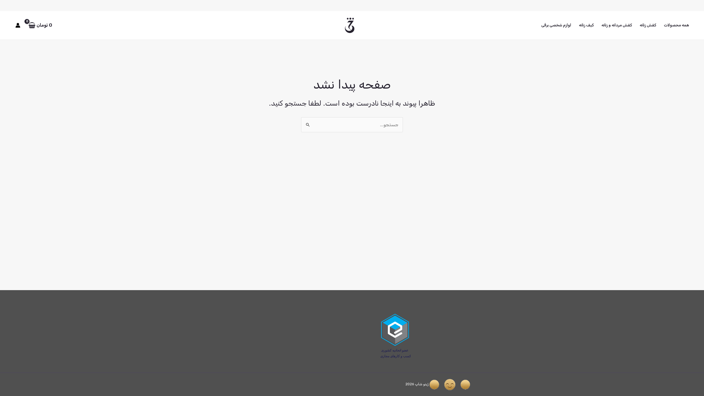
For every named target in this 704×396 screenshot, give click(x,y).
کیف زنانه (586, 25)
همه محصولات (676, 25)
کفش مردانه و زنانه (616, 25)
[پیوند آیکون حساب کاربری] (17, 25)
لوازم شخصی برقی (556, 25)
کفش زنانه (648, 25)
